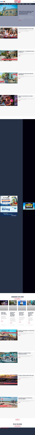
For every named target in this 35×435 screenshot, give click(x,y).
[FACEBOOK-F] (0, 1)
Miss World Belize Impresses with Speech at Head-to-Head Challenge (21, 314)
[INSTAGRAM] (4, 1)
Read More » (20, 20)
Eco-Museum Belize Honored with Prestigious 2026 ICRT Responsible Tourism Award (12, 314)
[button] (34, 1)
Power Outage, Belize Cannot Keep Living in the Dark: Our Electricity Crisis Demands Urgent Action (26, 12)
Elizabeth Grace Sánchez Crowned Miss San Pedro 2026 (4, 313)
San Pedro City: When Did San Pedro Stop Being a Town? (26, 375)
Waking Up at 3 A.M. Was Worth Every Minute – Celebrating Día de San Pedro (24, 353)
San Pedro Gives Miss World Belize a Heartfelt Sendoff (26, 28)
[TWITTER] (2, 1)
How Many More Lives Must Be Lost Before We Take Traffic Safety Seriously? (25, 398)
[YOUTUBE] (3, 1)
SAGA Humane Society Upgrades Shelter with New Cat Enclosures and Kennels (31, 314)
